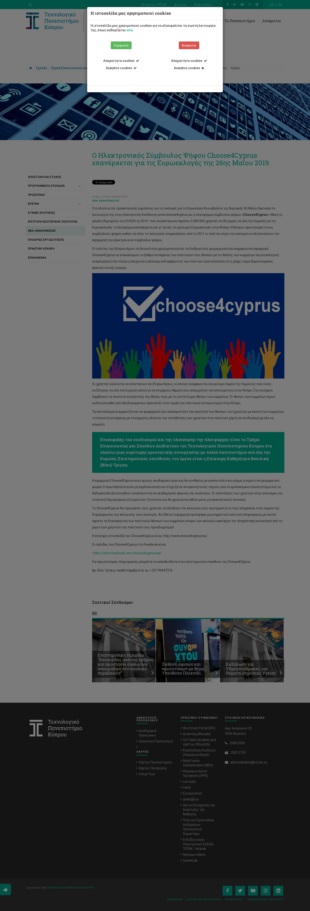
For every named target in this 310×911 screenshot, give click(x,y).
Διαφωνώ (189, 45)
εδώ (129, 30)
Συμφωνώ (121, 45)
